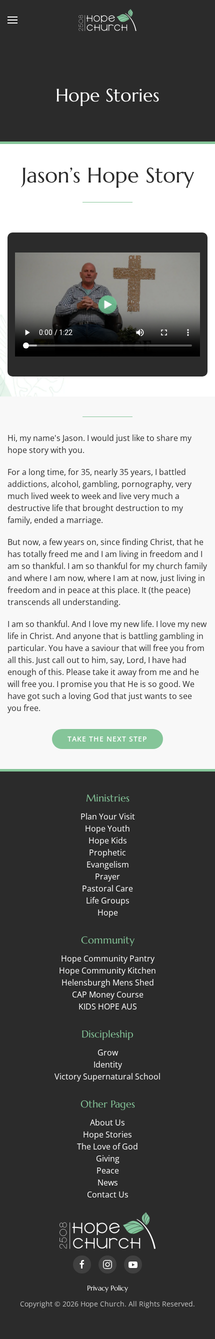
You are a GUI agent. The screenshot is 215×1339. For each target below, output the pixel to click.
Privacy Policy (107, 1288)
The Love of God (107, 1146)
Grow (108, 1052)
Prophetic (107, 852)
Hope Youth (107, 828)
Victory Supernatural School (107, 1076)
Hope (108, 912)
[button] (13, 20)
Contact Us (107, 1194)
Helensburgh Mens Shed (108, 982)
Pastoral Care (107, 888)
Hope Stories (107, 1134)
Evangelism (107, 864)
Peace (107, 1170)
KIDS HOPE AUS (107, 1006)
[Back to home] (108, 20)
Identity (108, 1064)
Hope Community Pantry (107, 958)
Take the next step (108, 739)
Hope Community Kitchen (107, 970)
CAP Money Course (108, 994)
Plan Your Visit (107, 816)
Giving (108, 1158)
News (108, 1182)
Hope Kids (107, 840)
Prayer (107, 876)
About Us (107, 1122)
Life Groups (108, 900)
